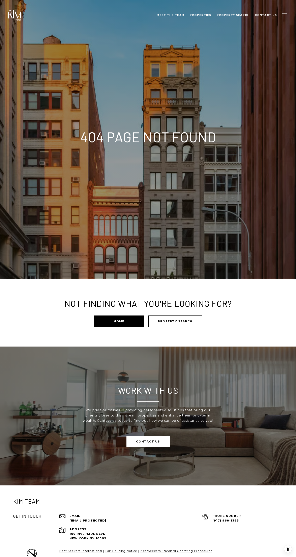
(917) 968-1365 (225, 520)
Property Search (175, 321)
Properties (200, 15)
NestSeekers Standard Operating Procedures (176, 551)
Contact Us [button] (148, 441)
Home (119, 321)
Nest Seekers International (80, 551)
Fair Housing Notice (121, 551)
